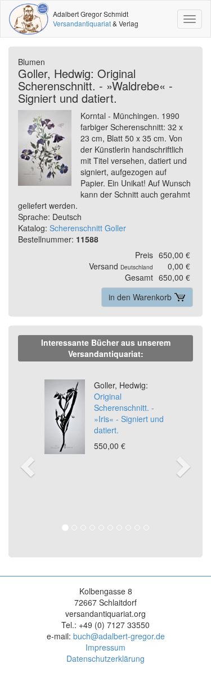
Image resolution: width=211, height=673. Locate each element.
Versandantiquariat (82, 23)
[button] (26, 454)
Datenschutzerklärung (105, 658)
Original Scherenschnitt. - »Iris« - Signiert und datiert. (129, 407)
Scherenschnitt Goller (88, 228)
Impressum (105, 647)
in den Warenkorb (141, 297)
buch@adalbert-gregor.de (119, 636)
